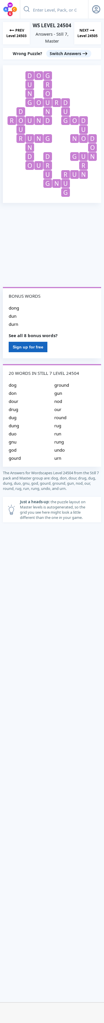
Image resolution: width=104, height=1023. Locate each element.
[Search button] (26, 9)
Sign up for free (28, 347)
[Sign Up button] (96, 9)
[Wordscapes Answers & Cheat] (10, 9)
